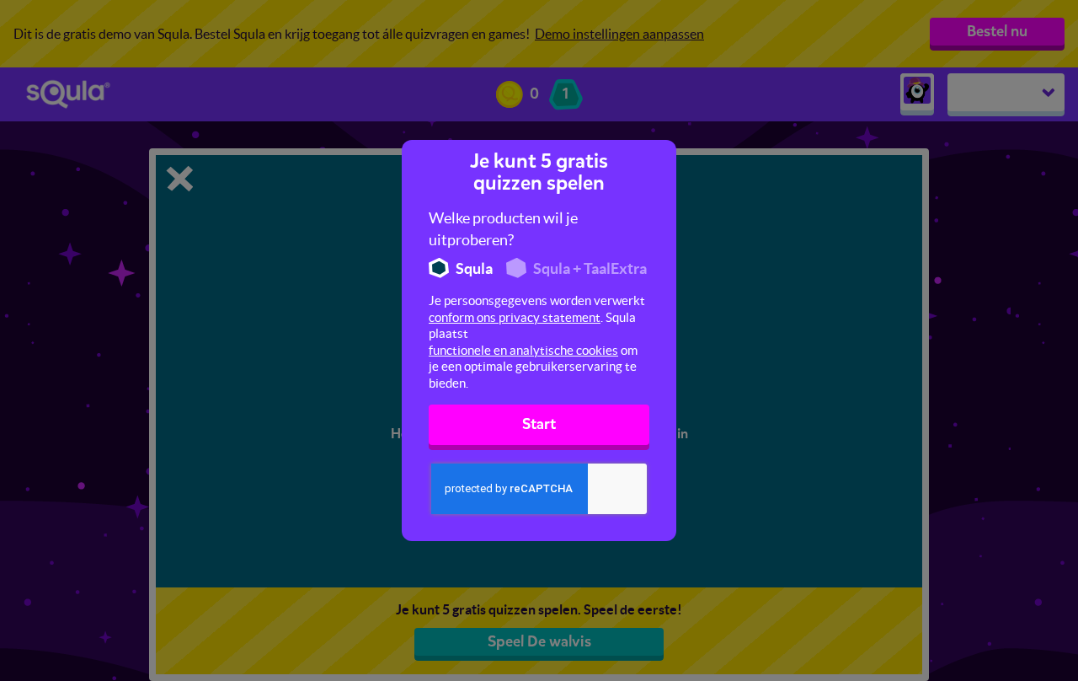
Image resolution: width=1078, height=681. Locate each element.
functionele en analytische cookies (523, 350)
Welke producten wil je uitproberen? (503, 229)
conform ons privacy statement (514, 317)
